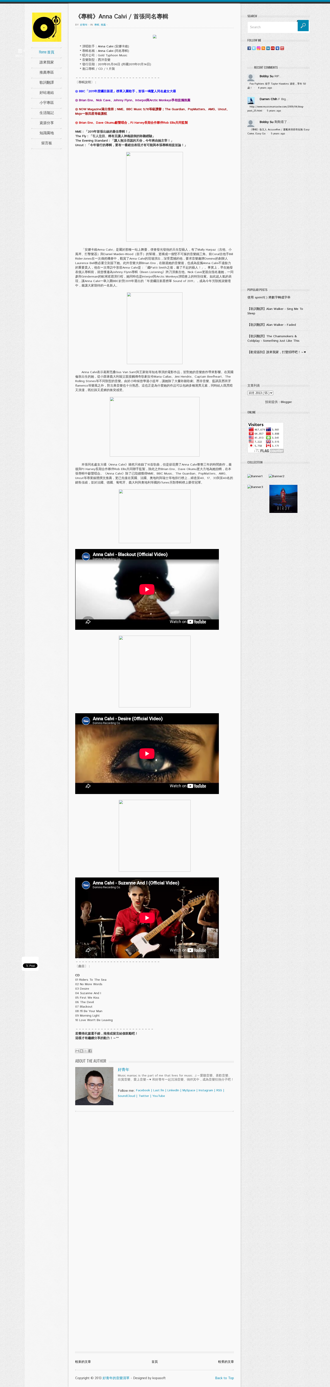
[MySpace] (277, 48)
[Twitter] (254, 48)
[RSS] (263, 48)
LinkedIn (173, 1090)
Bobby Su (266, 76)
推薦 (103, 25)
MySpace (189, 1090)
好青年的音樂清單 (116, 1378)
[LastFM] (273, 48)
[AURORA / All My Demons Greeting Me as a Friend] (254, 476)
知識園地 (47, 132)
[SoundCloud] (287, 48)
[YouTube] (282, 48)
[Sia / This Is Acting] (255, 487)
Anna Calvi (105, 46)
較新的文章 (83, 1362)
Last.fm (158, 1090)
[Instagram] (258, 48)
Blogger (286, 402)
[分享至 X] (86, 1051)
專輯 (96, 25)
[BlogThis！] (81, 1051)
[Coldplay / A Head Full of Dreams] (276, 476)
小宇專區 (47, 102)
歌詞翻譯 (47, 82)
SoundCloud (126, 1096)
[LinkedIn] (268, 48)
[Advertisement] (278, 214)
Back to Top (224, 1378)
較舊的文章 (226, 1362)
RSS (219, 1090)
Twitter (144, 1096)
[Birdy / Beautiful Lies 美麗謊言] (283, 512)
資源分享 (47, 122)
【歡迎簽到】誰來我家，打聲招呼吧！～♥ (276, 352)
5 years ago (274, 111)
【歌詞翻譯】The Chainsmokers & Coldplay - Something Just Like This (273, 338)
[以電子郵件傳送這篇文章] (77, 1051)
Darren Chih (268, 99)
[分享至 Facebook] (90, 1051)
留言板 (46, 142)
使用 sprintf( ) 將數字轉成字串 (268, 297)
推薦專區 (47, 72)
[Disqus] (154, 1172)
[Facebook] (249, 48)
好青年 (123, 1069)
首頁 (155, 1362)
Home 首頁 (46, 52)
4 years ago (265, 88)
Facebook (143, 1090)
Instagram (206, 1090)
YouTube (158, 1096)
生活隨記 (47, 112)
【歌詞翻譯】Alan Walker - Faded (271, 325)
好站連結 (47, 92)
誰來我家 (47, 62)
